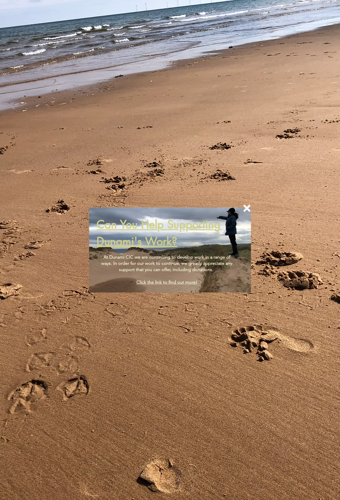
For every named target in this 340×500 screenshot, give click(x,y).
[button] (247, 208)
